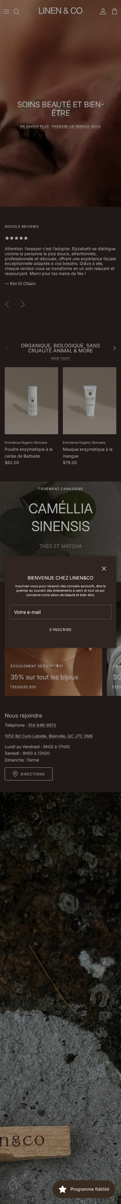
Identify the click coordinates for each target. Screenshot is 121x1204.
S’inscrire (60, 629)
